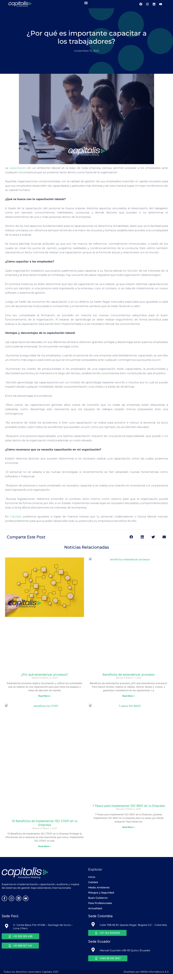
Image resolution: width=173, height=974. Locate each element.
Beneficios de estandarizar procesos (129, 674)
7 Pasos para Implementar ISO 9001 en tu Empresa (128, 806)
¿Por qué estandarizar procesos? (44, 674)
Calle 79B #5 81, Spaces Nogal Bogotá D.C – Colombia (133, 925)
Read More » (44, 696)
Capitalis (15, 516)
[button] (86, 3)
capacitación (17, 168)
